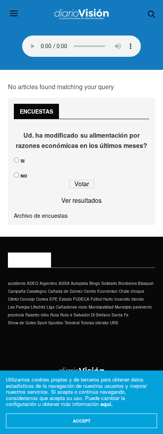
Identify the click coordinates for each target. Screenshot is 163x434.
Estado (65, 299)
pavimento (142, 307)
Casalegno (37, 291)
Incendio (122, 299)
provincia (16, 315)
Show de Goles (22, 323)
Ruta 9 (66, 315)
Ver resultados (81, 200)
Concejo (27, 299)
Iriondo (137, 299)
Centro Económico (101, 291)
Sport (42, 323)
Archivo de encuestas (41, 215)
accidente (17, 283)
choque (137, 291)
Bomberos (127, 283)
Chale (124, 291)
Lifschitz (38, 307)
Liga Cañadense (62, 307)
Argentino (48, 283)
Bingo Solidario (103, 283)
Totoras (87, 323)
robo (45, 315)
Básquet (146, 283)
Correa (42, 299)
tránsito (102, 323)
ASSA (64, 283)
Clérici (13, 299)
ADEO (32, 283)
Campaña (17, 291)
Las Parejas (19, 307)
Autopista (79, 283)
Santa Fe (120, 315)
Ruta (54, 315)
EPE (53, 299)
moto (82, 307)
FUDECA (81, 299)
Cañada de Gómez (65, 291)
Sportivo (55, 323)
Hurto (108, 299)
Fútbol (96, 299)
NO (24, 176)
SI (23, 161)
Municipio (123, 307)
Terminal (72, 323)
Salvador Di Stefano (92, 315)
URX (114, 323)
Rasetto (32, 315)
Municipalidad (101, 307)
